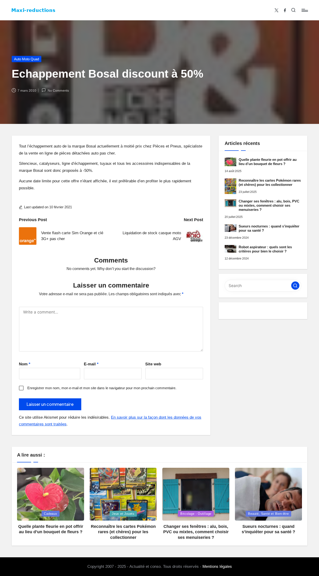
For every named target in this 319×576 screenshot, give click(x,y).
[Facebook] (285, 10)
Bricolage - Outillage (195, 513)
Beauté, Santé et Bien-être (268, 513)
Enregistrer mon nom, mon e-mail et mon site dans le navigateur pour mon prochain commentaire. (101, 388)
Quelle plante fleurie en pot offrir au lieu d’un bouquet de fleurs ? (268, 162)
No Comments (58, 90)
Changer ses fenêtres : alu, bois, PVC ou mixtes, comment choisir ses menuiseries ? (269, 205)
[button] (295, 285)
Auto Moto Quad (26, 59)
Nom (24, 364)
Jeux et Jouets (123, 513)
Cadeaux (50, 513)
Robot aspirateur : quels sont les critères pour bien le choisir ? (265, 249)
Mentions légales (217, 566)
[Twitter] (276, 10)
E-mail (91, 364)
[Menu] (304, 10)
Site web (153, 364)
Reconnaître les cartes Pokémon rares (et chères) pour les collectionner (270, 182)
